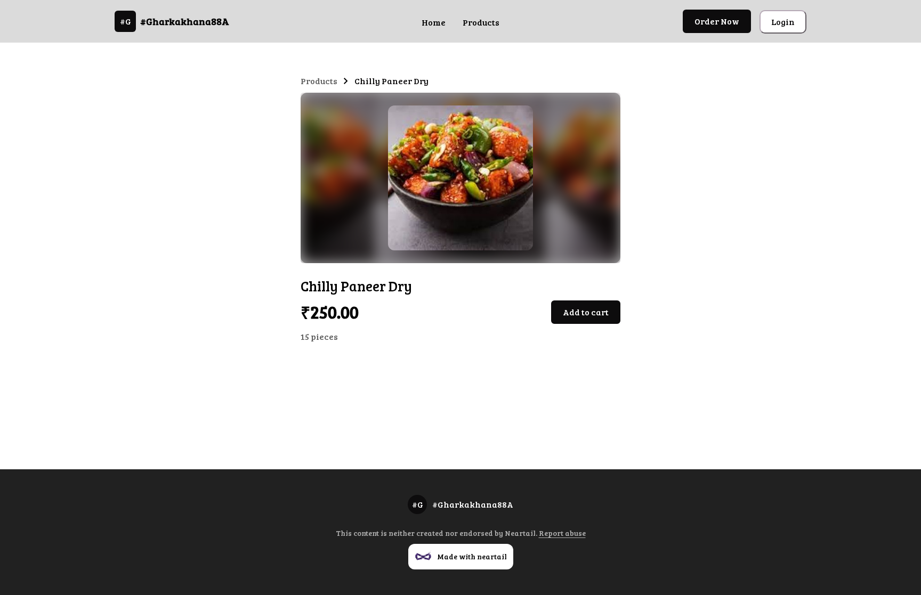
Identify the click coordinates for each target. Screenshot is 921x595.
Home (434, 22)
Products (481, 22)
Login (783, 21)
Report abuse (562, 533)
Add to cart (586, 311)
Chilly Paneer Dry (391, 80)
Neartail (520, 533)
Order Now (716, 21)
